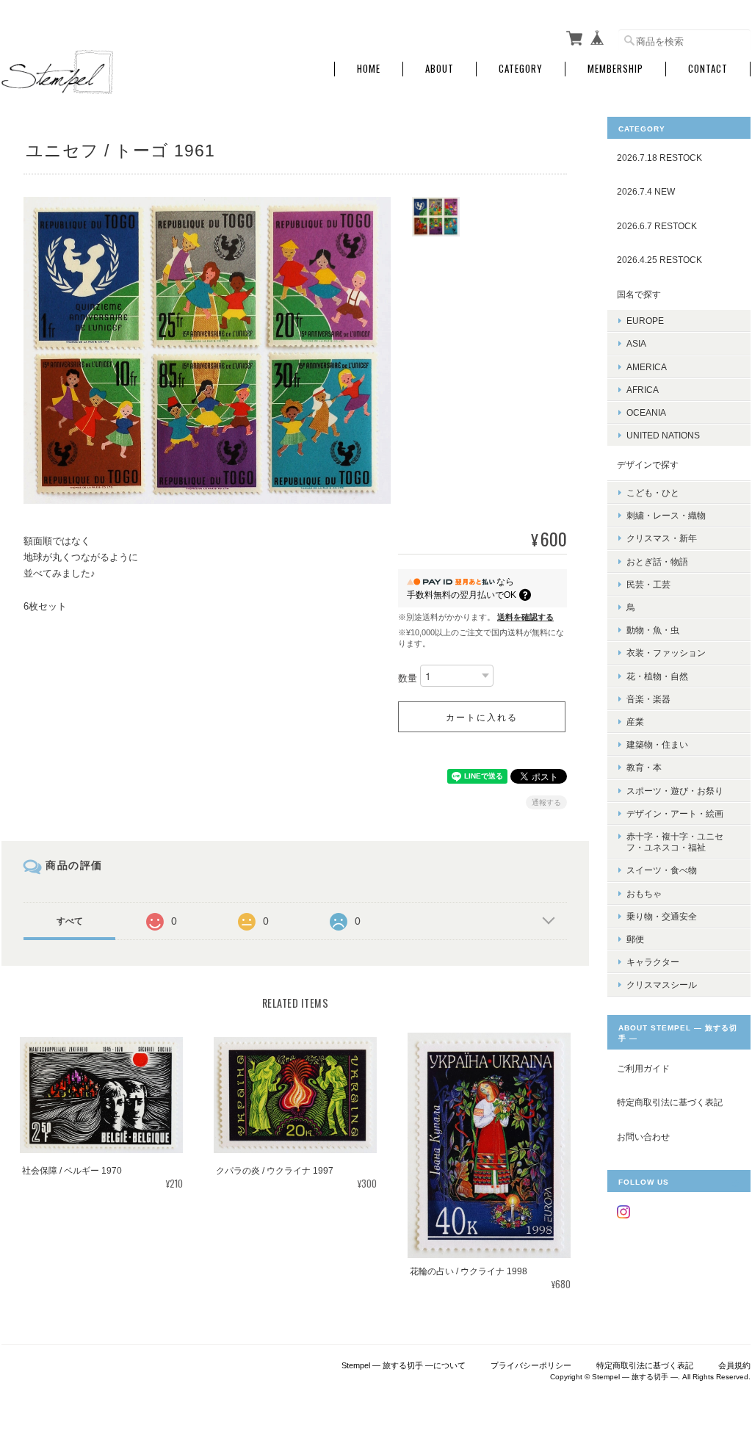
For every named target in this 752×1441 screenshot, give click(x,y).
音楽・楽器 (648, 699)
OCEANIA (646, 412)
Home (368, 69)
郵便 (635, 939)
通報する (546, 802)
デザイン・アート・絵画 (674, 813)
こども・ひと (652, 492)
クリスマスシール (661, 984)
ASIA (636, 343)
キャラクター (652, 962)
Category (521, 69)
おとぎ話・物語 (657, 561)
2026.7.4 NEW (646, 191)
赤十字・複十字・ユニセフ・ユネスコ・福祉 (674, 841)
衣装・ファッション (666, 652)
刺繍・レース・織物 (666, 515)
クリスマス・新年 (661, 538)
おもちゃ (644, 893)
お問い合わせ (643, 1136)
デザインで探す (648, 464)
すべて (70, 921)
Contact (708, 69)
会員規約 (734, 1365)
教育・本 (644, 767)
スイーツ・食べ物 (661, 870)
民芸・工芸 (648, 584)
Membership (615, 69)
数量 (407, 678)
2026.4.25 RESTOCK (659, 259)
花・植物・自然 (657, 676)
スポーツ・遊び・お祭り (674, 790)
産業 (635, 721)
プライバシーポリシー (531, 1365)
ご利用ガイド (643, 1068)
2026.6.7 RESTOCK (657, 226)
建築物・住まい (657, 744)
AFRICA (642, 389)
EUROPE (645, 320)
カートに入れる (482, 716)
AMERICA (646, 367)
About (439, 69)
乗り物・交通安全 (661, 916)
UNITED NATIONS (663, 435)
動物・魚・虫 (652, 630)
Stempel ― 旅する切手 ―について (403, 1365)
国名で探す (639, 294)
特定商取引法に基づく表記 (670, 1102)
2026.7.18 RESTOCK (659, 157)
